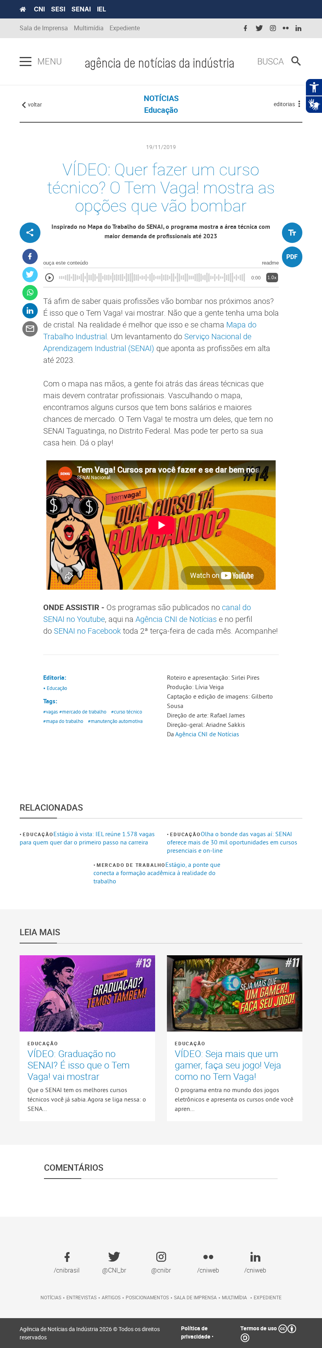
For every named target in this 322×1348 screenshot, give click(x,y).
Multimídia (89, 28)
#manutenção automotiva (115, 721)
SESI (58, 9)
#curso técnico (126, 711)
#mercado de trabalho (82, 711)
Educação (38, 834)
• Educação (55, 688)
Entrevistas (81, 1297)
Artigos (111, 1297)
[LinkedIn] (30, 310)
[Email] (30, 329)
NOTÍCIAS (161, 98)
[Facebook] (30, 256)
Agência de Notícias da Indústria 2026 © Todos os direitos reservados (90, 1333)
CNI (39, 9)
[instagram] (273, 28)
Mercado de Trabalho (131, 865)
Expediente (125, 28)
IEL (101, 9)
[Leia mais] (87, 993)
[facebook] (245, 28)
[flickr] (286, 28)
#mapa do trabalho (63, 721)
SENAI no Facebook (87, 630)
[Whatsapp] (30, 292)
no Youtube (84, 619)
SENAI (81, 9)
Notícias (50, 1297)
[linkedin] (298, 28)
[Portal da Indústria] (23, 9)
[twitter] (259, 28)
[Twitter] (30, 274)
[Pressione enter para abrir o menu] (25, 62)
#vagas (50, 711)
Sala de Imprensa (44, 28)
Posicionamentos (147, 1297)
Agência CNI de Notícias (176, 619)
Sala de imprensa (195, 1297)
